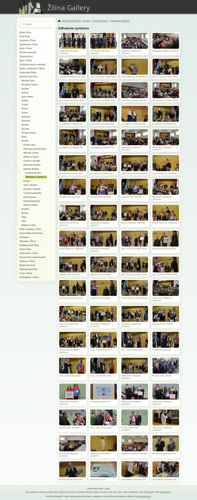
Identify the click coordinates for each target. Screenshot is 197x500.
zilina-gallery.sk (144, 496)
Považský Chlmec (29, 84)
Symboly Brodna (31, 168)
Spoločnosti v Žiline (28, 44)
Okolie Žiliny (25, 249)
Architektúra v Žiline (29, 277)
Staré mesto (27, 96)
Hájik (23, 217)
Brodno (24, 140)
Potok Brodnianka (31, 201)
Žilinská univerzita (28, 52)
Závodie (25, 128)
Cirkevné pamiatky (32, 193)
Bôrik (23, 136)
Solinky (24, 92)
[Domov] (59, 21)
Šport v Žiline (25, 60)
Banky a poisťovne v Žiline (31, 68)
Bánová (25, 124)
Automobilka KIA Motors (31, 233)
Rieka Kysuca (29, 197)
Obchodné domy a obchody (32, 64)
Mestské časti (27, 80)
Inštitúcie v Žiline (27, 40)
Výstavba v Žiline (27, 241)
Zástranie (26, 120)
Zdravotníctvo (26, 56)
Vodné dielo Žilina (27, 72)
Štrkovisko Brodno (32, 164)
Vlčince (24, 108)
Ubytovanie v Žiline (28, 253)
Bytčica (24, 213)
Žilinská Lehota (28, 132)
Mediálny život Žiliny (29, 245)
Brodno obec (29, 144)
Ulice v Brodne (30, 185)
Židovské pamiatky (28, 269)
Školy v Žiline (25, 48)
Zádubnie (25, 116)
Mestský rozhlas (31, 152)
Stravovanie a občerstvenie (32, 257)
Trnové (24, 104)
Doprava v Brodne (32, 189)
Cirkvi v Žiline (25, 273)
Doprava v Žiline (27, 261)
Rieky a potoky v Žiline (30, 229)
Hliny (23, 221)
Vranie (24, 112)
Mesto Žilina (25, 32)
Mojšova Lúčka (28, 225)
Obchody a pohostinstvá (34, 148)
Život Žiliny (24, 36)
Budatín (25, 209)
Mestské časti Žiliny (28, 76)
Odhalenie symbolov (36, 177)
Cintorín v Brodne (31, 160)
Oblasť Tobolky (30, 205)
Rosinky (25, 88)
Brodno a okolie (30, 156)
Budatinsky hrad (27, 265)
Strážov (25, 100)
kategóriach (165, 492)
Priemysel (24, 237)
